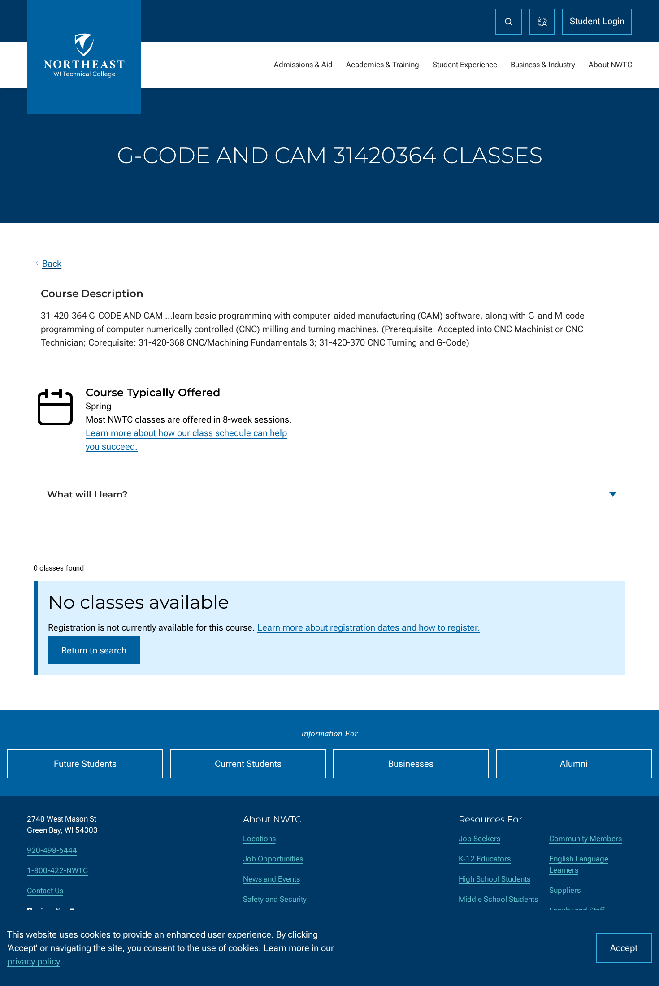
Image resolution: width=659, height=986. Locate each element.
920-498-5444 (52, 850)
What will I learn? (87, 494)
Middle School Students (498, 899)
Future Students (85, 763)
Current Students (248, 763)
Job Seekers (479, 839)
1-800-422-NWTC (57, 870)
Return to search (93, 650)
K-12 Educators (485, 859)
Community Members (585, 839)
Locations (259, 839)
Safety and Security (275, 899)
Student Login (597, 21)
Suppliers (565, 890)
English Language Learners (578, 864)
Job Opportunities (273, 859)
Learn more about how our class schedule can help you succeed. (186, 440)
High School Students (494, 879)
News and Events (271, 879)
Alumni (574, 763)
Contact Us (45, 891)
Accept (623, 948)
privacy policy (33, 961)
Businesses (411, 763)
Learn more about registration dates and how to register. (368, 627)
